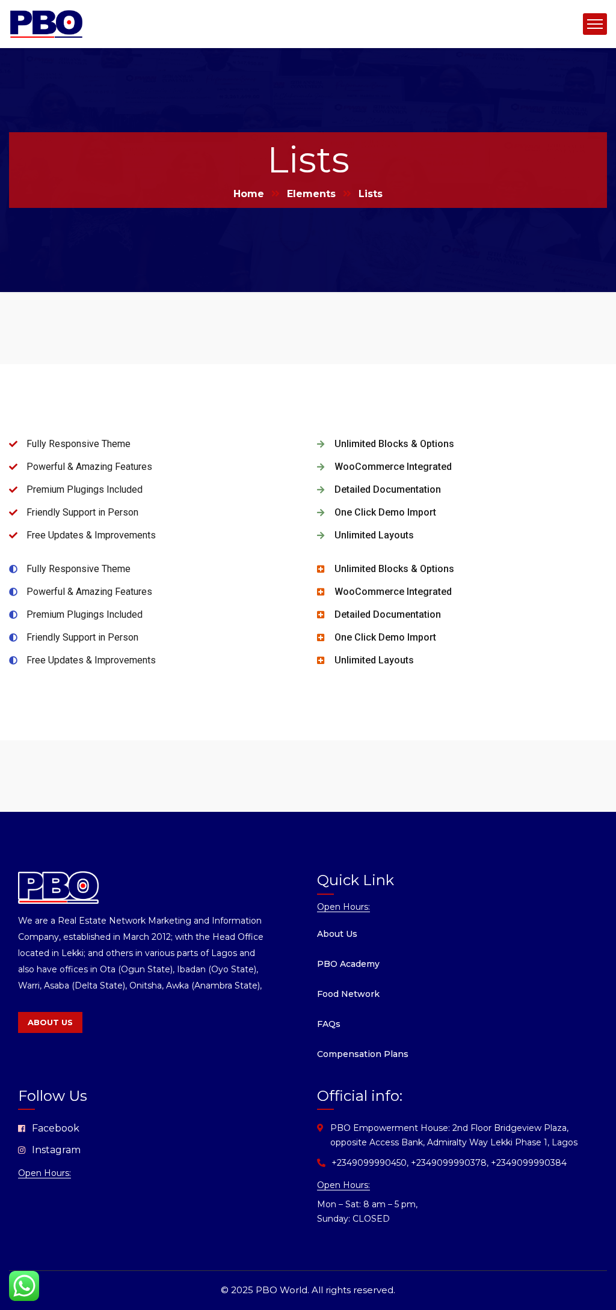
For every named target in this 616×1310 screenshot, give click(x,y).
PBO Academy (348, 963)
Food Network (348, 994)
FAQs (328, 1024)
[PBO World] (46, 23)
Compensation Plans (362, 1054)
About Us (337, 933)
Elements (311, 194)
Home (248, 194)
